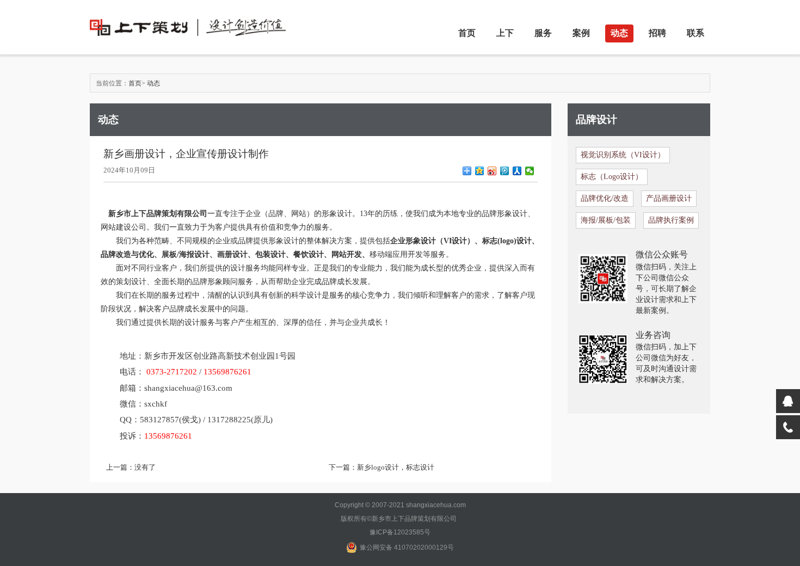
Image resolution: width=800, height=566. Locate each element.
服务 (543, 33)
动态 (619, 33)
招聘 (657, 33)
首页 (467, 33)
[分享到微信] (529, 171)
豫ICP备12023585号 (400, 532)
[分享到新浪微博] (492, 171)
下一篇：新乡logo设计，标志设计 (381, 467)
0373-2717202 (171, 371)
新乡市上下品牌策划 (142, 214)
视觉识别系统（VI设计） (623, 155)
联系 (695, 33)
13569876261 (227, 371)
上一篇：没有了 (131, 467)
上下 (505, 33)
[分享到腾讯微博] (504, 171)
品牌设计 (596, 119)
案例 (581, 33)
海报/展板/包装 (606, 220)
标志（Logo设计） (612, 177)
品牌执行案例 (671, 220)
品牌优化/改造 (605, 198)
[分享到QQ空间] (479, 171)
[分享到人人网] (517, 171)
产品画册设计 (669, 198)
